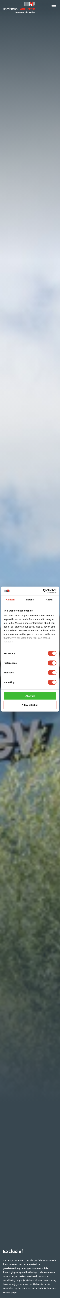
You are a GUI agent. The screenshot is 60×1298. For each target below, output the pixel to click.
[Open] (54, 6)
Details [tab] (30, 599)
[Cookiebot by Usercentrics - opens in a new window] (43, 591)
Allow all (30, 695)
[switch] (52, 662)
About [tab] (49, 599)
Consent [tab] (10, 599)
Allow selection (30, 705)
